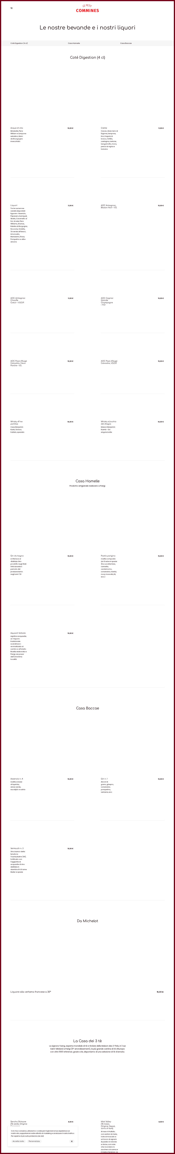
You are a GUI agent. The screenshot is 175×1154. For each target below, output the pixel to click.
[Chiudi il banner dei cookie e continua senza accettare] (71, 1141)
